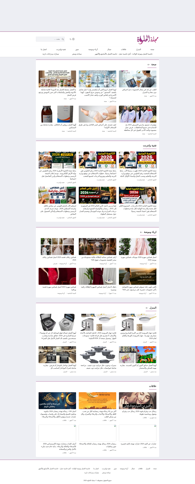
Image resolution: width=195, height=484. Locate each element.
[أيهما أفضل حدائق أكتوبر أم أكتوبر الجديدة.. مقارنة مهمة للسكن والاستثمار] (137, 359)
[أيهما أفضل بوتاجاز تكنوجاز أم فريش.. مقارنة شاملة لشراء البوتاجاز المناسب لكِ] (57, 359)
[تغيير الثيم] (72, 39)
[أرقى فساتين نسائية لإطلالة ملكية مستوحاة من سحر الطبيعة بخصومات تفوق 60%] (97, 251)
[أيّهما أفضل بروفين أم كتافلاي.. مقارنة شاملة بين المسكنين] (57, 120)
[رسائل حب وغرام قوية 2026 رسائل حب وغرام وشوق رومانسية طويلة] (137, 407)
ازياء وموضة (150, 232)
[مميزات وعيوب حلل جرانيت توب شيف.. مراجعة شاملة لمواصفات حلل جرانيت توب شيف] (97, 359)
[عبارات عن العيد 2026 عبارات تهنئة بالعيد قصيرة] (137, 439)
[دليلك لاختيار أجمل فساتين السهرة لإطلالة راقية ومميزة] (97, 281)
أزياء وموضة (143, 263)
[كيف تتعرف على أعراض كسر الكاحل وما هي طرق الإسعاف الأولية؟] (97, 120)
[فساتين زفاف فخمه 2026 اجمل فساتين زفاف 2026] (57, 251)
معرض (55, 263)
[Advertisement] (127, 16)
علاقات (145, 417)
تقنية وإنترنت (141, 180)
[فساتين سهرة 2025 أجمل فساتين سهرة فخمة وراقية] (57, 281)
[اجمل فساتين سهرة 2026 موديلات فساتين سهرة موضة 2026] (137, 251)
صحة (153, 64)
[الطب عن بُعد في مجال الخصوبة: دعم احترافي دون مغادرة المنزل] (137, 87)
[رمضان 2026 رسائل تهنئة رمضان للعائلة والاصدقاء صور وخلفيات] (97, 439)
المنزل (153, 307)
